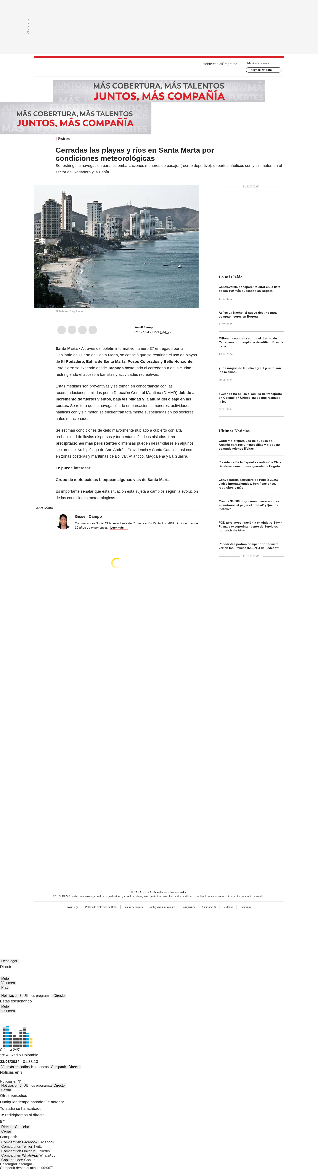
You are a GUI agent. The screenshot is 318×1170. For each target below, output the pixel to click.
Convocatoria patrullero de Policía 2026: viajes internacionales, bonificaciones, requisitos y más (248, 483)
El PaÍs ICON (167, 930)
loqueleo (205, 930)
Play (4, 987)
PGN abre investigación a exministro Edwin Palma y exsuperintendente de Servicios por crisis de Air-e (251, 526)
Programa (229, 64)
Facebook (61, 330)
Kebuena (235, 924)
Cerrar (6, 1090)
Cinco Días (167, 924)
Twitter (72, 330)
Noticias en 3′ (11, 995)
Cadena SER (192, 917)
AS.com (207, 917)
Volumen (8, 983)
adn (221, 917)
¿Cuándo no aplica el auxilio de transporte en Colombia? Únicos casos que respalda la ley (250, 397)
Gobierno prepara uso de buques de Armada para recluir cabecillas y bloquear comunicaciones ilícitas (249, 444)
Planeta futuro (217, 924)
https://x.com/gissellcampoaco (157, 327)
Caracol (237, 917)
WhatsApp (92, 330)
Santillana (147, 917)
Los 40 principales (127, 917)
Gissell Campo (143, 327)
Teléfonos (228, 907)
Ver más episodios (15, 1067)
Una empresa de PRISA (71, 921)
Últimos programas (37, 995)
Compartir (58, 1067)
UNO (137, 924)
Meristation (226, 930)
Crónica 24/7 (10, 1050)
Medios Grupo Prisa (71, 932)
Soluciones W (209, 907)
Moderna (128, 930)
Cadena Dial (183, 924)
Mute (5, 978)
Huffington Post (114, 924)
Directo (59, 995)
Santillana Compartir (171, 917)
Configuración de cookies (162, 907)
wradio (150, 924)
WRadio (159, 67)
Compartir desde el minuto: (25, 1168)
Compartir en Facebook (19, 1142)
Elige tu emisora (261, 69)
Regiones (64, 138)
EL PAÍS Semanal (199, 924)
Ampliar (190, 193)
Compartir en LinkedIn (18, 1151)
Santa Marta (43, 508)
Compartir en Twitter (16, 1146)
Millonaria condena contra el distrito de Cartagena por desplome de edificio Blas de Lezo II (251, 342)
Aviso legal (73, 907)
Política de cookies (133, 907)
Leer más (117, 527)
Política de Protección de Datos (101, 907)
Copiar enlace (12, 1160)
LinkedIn (82, 330)
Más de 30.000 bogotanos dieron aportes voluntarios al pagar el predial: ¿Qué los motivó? (249, 505)
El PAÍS (108, 917)
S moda (185, 930)
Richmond (106, 930)
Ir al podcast (40, 1067)
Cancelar (22, 1127)
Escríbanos (245, 907)
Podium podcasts (148, 930)
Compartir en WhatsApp (19, 1155)
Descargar (8, 1164)
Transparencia (188, 907)
